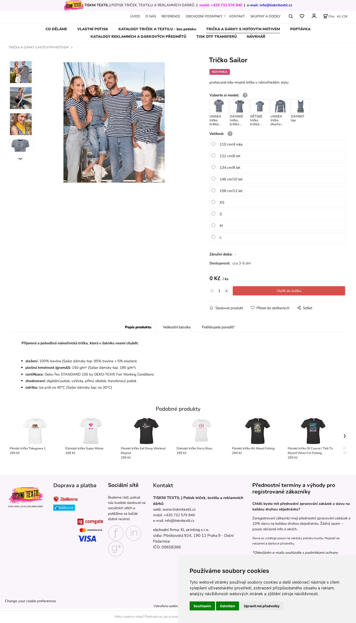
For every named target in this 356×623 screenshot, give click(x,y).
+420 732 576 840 (226, 5)
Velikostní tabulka (177, 327)
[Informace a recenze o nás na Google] (116, 548)
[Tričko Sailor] (114, 122)
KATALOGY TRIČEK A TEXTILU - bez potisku (157, 29)
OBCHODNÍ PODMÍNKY (204, 16)
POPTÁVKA (300, 29)
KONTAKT (237, 16)
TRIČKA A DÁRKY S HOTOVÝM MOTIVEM (243, 29)
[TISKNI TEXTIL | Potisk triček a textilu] (25, 497)
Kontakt (163, 485)
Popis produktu (138, 327)
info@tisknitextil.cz (276, 5)
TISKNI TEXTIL (96, 5)
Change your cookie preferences (30, 601)
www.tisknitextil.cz (179, 509)
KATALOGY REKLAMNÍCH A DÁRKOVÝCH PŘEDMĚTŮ (138, 36)
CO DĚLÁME (56, 29)
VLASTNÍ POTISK (92, 29)
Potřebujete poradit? (218, 327)
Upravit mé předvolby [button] (261, 606)
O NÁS (151, 16)
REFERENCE (171, 16)
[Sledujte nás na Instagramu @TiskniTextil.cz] (133, 532)
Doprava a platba (74, 485)
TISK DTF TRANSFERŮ (216, 36)
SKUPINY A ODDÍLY (265, 16)
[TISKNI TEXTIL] (73, 5)
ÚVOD (135, 16)
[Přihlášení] (314, 16)
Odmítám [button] (227, 606)
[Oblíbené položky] (302, 16)
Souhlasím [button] (202, 606)
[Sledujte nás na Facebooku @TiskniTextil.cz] (116, 532)
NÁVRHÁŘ (256, 36)
